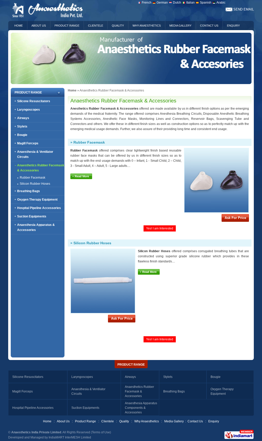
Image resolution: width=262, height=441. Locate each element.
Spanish (205, 2)
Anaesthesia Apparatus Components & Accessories (141, 407)
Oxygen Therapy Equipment (37, 199)
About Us (38, 25)
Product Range (66, 25)
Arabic (220, 2)
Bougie (22, 135)
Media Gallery (180, 25)
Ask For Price (235, 218)
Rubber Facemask (32, 177)
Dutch (177, 2)
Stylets (22, 126)
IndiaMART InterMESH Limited (70, 437)
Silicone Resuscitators (33, 101)
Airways (23, 118)
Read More (82, 176)
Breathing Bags (28, 191)
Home (18, 25)
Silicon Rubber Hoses (35, 183)
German (162, 2)
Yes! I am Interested (159, 228)
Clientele (95, 25)
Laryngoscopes (28, 109)
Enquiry (233, 25)
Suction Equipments (31, 216)
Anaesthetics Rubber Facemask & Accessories (139, 391)
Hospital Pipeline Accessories (39, 208)
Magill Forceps (27, 143)
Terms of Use (101, 432)
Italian (190, 2)
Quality (118, 25)
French (146, 2)
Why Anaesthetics (147, 25)
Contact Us (209, 25)
